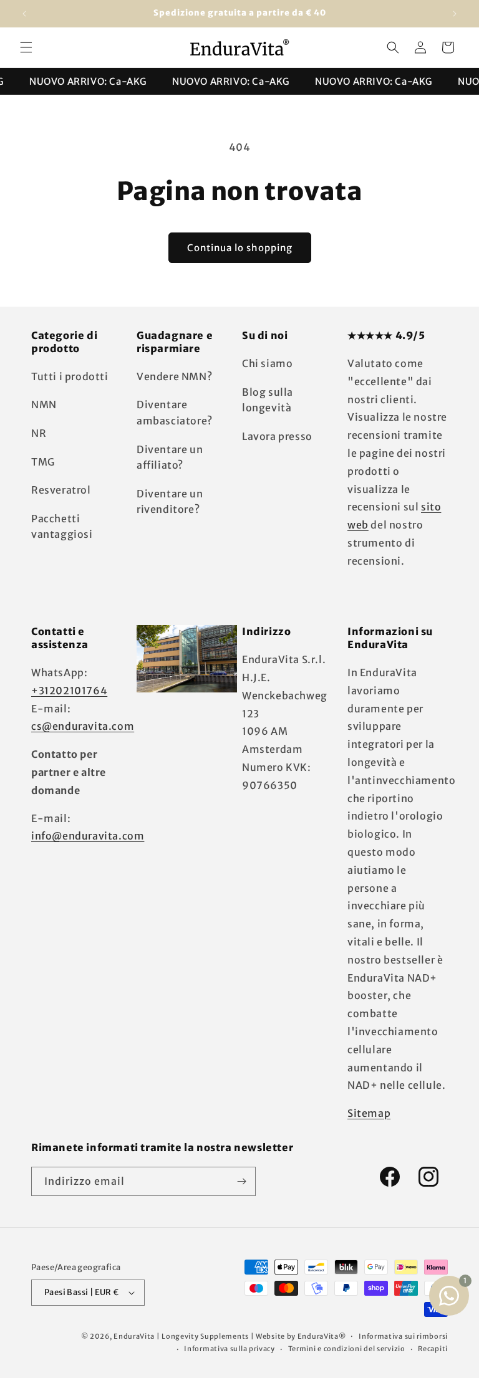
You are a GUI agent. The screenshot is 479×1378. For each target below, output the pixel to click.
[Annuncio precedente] (24, 13)
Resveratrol (61, 490)
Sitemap (368, 1113)
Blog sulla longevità (267, 400)
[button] (26, 47)
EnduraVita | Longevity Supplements (181, 1336)
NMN (44, 404)
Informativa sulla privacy (229, 1348)
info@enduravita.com (87, 836)
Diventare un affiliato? (170, 457)
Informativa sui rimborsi (403, 1336)
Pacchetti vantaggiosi (62, 526)
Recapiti (433, 1348)
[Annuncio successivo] (454, 13)
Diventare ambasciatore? (175, 412)
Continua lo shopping (240, 248)
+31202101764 (69, 690)
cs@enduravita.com (82, 726)
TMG (43, 462)
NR (38, 433)
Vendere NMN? (174, 376)
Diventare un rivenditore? (170, 501)
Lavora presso (277, 436)
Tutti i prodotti (70, 376)
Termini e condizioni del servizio (346, 1348)
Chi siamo (267, 363)
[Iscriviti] (241, 1181)
